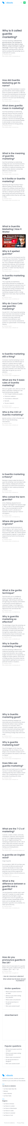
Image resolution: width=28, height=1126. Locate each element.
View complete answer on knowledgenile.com (11, 758)
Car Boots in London (9, 1106)
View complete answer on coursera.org (10, 127)
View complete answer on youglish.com (10, 973)
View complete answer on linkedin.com (10, 327)
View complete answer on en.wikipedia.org (11, 101)
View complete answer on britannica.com (10, 541)
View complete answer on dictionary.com (10, 876)
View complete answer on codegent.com (10, 407)
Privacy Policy (20, 1123)
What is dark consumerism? (13, 999)
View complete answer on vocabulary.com (10, 271)
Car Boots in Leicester (9, 1113)
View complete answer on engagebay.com (10, 375)
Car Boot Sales (7, 1096)
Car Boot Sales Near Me (9, 1089)
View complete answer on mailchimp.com (10, 299)
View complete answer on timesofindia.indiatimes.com (13, 850)
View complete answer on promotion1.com (11, 200)
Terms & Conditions (9, 1123)
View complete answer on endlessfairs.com (11, 639)
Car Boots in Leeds (8, 1110)
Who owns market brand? (13, 1006)
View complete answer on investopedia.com (11, 56)
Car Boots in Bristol (8, 1104)
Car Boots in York (8, 1115)
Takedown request (7, 54)
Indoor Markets (7, 1093)
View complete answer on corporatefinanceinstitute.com (13, 737)
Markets (5, 1091)
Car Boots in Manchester (10, 1108)
